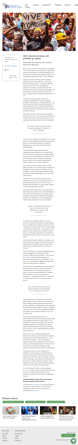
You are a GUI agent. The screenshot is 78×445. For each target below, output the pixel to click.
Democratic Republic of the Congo (35, 401)
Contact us (18, 440)
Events (36, 5)
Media (16, 438)
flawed (25, 186)
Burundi (25, 370)
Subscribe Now (68, 435)
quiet (34, 167)
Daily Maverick (36, 384)
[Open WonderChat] (73, 440)
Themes (58, 5)
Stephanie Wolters (11, 66)
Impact (17, 436)
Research (46, 5)
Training (4, 440)
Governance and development (56, 401)
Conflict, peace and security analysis (13, 401)
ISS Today (27, 6)
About (67, 5)
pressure (29, 257)
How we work (19, 433)
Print (7, 70)
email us (36, 390)
